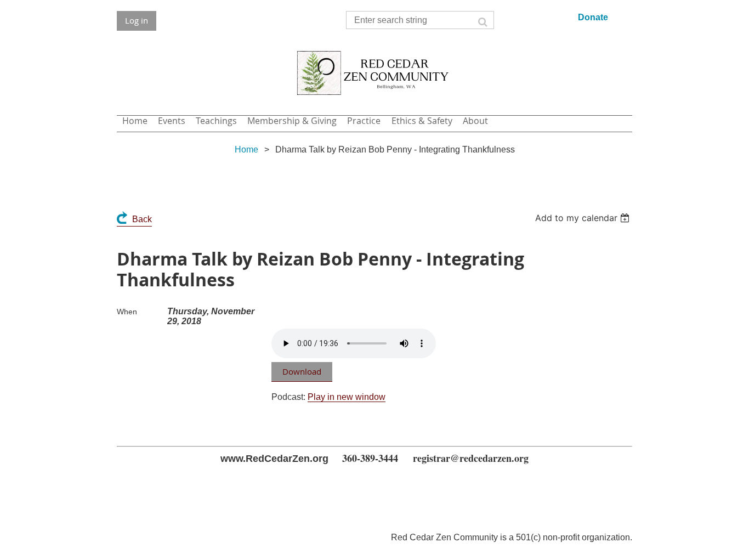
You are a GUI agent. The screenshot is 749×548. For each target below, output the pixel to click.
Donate (593, 17)
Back (142, 219)
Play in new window (346, 397)
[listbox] (583, 217)
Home (246, 149)
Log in (136, 20)
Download (301, 371)
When (127, 311)
